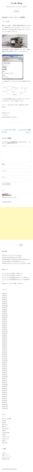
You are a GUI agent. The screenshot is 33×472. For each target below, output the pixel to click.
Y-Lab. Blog (16, 3)
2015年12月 (5, 376)
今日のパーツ (5, 438)
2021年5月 (4, 321)
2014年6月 (4, 392)
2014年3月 (4, 398)
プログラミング (6, 436)
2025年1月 (4, 297)
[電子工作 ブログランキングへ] (6, 195)
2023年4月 (4, 313)
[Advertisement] (16, 223)
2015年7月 (4, 378)
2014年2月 (4, 400)
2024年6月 (4, 301)
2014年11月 (5, 384)
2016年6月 (4, 368)
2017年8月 (4, 350)
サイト (4, 177)
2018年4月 (4, 342)
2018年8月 (4, 335)
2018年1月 (4, 348)
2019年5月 (4, 327)
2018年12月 (5, 331)
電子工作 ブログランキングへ (9, 197)
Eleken (3, 106)
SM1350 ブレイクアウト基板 (9, 283)
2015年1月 (4, 382)
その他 (3, 434)
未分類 (3, 440)
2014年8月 (4, 388)
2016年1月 (4, 374)
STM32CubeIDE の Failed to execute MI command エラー (16, 259)
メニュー (16, 11)
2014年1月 (4, 402)
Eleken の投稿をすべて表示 (9, 117)
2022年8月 (4, 319)
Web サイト (15, 99)
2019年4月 (4, 329)
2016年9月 (4, 362)
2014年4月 (4, 396)
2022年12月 (5, 315)
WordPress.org (5, 458)
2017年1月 (4, 358)
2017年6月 (4, 352)
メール (4, 170)
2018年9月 (4, 333)
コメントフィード (6, 456)
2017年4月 (4, 356)
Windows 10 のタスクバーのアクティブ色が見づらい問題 (16, 263)
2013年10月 (5, 408)
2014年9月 (4, 386)
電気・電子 (11, 104)
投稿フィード (5, 454)
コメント (5, 145)
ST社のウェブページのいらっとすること (12, 255)
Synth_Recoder (6, 432)
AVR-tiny (4, 422)
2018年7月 (4, 337)
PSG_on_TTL (5, 428)
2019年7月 (4, 325)
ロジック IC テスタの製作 (8, 273)
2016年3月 (4, 372)
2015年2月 (4, 380)
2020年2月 (4, 323)
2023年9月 (4, 307)
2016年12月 (5, 360)
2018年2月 (4, 346)
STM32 (4, 430)
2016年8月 (4, 364)
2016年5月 (4, 370)
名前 (3, 164)
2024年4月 (4, 303)
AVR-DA (4, 420)
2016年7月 (4, 366)
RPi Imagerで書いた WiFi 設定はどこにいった (13, 261)
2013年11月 (5, 406)
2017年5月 (4, 354)
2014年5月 (4, 394)
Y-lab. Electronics (7, 201)
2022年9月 (4, 317)
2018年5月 (4, 340)
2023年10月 (5, 305)
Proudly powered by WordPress (9, 469)
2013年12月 (5, 404)
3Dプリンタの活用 (6, 418)
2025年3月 (4, 293)
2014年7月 (4, 390)
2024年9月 (4, 299)
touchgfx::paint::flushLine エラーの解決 (11, 257)
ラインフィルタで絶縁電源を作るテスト (12, 277)
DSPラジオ (5, 424)
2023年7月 (4, 311)
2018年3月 (4, 344)
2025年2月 (4, 295)
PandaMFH (26, 279)
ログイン (4, 452)
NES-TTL (4, 426)
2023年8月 (4, 309)
